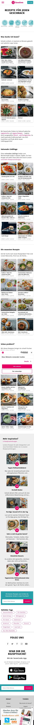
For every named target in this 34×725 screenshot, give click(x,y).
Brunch (26, 623)
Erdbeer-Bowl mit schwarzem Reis (6, 197)
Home (8, 703)
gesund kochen (8, 612)
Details (26, 361)
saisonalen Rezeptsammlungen (11, 159)
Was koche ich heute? (25, 703)
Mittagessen (20, 616)
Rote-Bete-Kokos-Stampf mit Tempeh (7, 61)
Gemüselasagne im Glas (24, 426)
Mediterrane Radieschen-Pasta (7, 293)
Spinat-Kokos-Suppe (7, 426)
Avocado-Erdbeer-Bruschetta (23, 293)
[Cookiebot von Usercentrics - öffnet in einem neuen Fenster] (21, 352)
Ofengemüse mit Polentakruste (22, 407)
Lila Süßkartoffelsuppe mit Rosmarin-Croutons (24, 61)
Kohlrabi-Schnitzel (6, 80)
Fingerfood (6, 627)
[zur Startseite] (17, 2)
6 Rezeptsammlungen (10, 441)
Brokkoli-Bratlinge (23, 99)
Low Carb (17, 627)
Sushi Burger (4, 236)
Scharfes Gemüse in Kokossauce (23, 216)
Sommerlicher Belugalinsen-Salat (8, 313)
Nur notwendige (17, 371)
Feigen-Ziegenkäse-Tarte (24, 197)
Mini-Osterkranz (22, 332)
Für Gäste (6, 620)
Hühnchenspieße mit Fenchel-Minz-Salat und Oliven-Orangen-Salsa (8, 217)
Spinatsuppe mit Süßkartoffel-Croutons (25, 236)
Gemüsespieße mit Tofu (8, 176)
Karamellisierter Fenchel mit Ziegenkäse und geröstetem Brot (25, 80)
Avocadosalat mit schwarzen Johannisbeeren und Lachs (25, 313)
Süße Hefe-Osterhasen (7, 332)
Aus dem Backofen (9, 630)
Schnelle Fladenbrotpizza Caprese (8, 118)
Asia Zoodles (4, 99)
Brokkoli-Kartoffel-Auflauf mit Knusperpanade (25, 177)
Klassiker (16, 623)
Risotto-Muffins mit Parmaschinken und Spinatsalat (8, 388)
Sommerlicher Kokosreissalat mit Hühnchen (25, 273)
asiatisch (6, 623)
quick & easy (7, 616)
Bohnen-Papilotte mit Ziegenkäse (7, 407)
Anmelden (27, 601)
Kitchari (20, 118)
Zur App (30, 2)
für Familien (22, 612)
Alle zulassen (17, 366)
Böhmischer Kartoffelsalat (22, 388)
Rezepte (8, 706)
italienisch (17, 620)
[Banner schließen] (31, 352)
